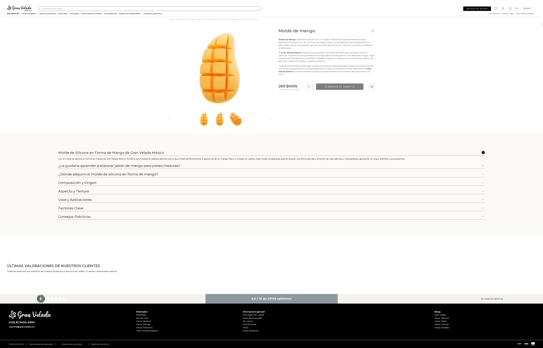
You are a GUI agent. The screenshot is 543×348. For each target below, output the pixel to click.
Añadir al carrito (341, 86)
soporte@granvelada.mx (22, 327)
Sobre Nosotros (250, 330)
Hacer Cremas (143, 324)
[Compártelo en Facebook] (386, 78)
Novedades (495, 13)
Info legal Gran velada (253, 315)
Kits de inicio (142, 318)
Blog (512, 13)
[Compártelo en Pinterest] (390, 78)
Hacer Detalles (442, 327)
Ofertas (505, 13)
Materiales (141, 315)
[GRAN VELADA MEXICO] (23, 9)
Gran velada (440, 315)
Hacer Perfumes (144, 327)
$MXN (527, 8)
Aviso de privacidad (252, 318)
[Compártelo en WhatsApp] (382, 78)
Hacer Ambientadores (147, 330)
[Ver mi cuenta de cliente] (503, 9)
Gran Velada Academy (525, 13)
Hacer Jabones (143, 321)
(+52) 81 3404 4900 (22, 322)
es (517, 8)
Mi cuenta (248, 321)
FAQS (245, 327)
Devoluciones (249, 324)
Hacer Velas (440, 321)
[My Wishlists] (496, 9)
